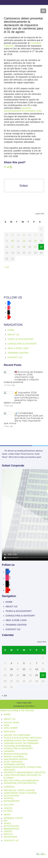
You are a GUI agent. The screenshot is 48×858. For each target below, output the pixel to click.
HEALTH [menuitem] (8, 834)
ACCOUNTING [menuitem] (11, 795)
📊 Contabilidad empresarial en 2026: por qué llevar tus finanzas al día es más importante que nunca (23, 418)
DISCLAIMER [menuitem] (11, 728)
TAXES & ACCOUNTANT (20, 339)
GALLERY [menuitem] (9, 804)
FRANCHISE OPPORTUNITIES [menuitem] (20, 783)
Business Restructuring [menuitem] (15, 753)
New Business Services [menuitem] (16, 759)
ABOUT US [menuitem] (9, 719)
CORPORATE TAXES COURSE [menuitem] (20, 793)
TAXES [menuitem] (7, 823)
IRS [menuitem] (5, 821)
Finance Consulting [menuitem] (13, 756)
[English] (38, 854)
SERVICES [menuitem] (9, 731)
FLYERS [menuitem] (8, 811)
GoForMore (30, 706)
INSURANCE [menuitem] (10, 837)
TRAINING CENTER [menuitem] (14, 764)
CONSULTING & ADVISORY (22, 343)
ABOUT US (13, 334)
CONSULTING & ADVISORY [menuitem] (18, 748)
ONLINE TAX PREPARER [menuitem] (17, 735)
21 (35, 247)
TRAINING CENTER (18, 353)
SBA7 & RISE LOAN (17, 348)
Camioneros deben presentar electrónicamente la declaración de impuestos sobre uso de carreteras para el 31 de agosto (23, 25)
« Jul (6, 267)
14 (35, 241)
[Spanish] (43, 854)
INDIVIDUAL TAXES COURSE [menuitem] (19, 790)
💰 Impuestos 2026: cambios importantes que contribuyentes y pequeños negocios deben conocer (21, 397)
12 (24, 241)
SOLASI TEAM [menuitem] (11, 722)
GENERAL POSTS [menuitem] (13, 818)
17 (12, 247)
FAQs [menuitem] (6, 725)
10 (12, 241)
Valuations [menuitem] (9, 751)
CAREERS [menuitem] (9, 787)
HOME (10, 330)
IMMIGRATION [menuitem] (11, 829)
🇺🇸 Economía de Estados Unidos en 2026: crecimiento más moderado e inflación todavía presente (23, 377)
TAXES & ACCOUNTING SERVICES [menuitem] (22, 737)
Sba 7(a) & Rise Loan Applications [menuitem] (21, 780)
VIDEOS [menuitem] (8, 808)
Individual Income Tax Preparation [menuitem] (21, 740)
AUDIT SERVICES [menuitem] (13, 761)
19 (24, 247)
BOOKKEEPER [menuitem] (12, 801)
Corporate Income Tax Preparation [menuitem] (21, 743)
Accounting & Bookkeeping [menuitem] (17, 745)
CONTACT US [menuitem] (11, 840)
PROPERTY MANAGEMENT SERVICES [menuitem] (25, 772)
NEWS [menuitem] (7, 814)
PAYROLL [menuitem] (9, 798)
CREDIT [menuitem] (8, 831)
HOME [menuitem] (7, 714)
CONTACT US (14, 357)
